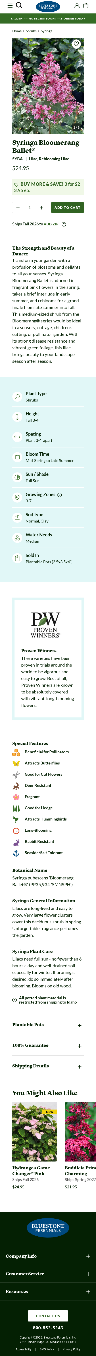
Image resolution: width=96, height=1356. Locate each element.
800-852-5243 (48, 1328)
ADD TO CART (67, 207)
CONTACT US (48, 1316)
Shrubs (31, 31)
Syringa (46, 31)
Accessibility (23, 1349)
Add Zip (51, 224)
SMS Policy (47, 1349)
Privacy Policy (72, 1349)
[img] (59, 495)
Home (17, 31)
